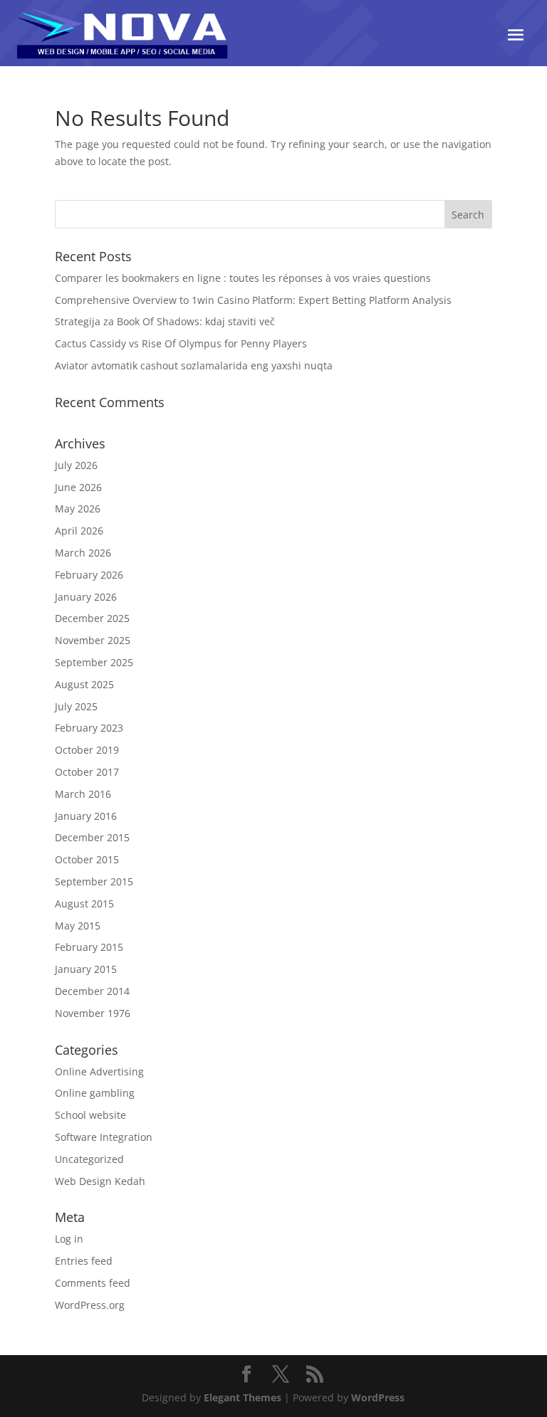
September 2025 (94, 662)
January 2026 (86, 597)
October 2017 (87, 772)
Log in (69, 1238)
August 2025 (84, 684)
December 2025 (92, 618)
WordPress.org (90, 1305)
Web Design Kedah (100, 1181)
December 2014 (92, 991)
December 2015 (92, 837)
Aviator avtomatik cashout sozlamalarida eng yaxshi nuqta (194, 365)
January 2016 (86, 816)
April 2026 (79, 530)
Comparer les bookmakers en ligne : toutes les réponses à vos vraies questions (243, 278)
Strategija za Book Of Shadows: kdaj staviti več (165, 321)
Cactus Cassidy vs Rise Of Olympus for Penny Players (181, 343)
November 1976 (92, 1013)
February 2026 (89, 574)
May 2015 (77, 925)
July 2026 (76, 465)
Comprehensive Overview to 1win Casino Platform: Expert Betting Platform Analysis (253, 300)
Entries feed (84, 1261)
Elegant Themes (242, 1397)
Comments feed (92, 1283)
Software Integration (103, 1137)
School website (90, 1115)
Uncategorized (89, 1159)
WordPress (378, 1397)
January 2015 (86, 969)
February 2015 (89, 947)
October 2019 (87, 750)
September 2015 (94, 881)
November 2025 (92, 640)
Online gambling (95, 1093)
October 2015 (87, 859)
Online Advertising (99, 1071)
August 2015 (84, 903)
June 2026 (78, 487)
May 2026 (77, 508)
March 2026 (83, 552)
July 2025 (76, 706)
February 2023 (89, 727)
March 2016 (83, 794)
